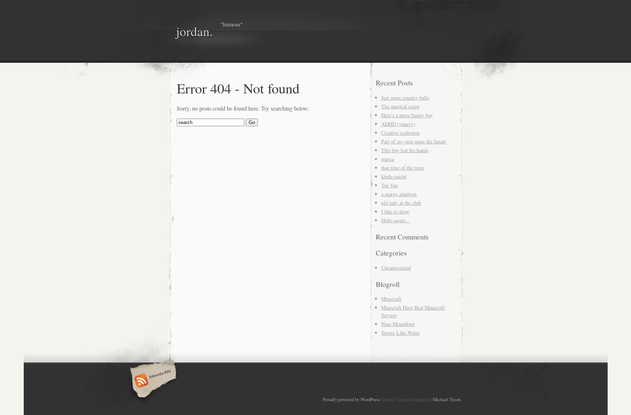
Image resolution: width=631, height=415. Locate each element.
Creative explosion (400, 132)
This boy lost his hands (404, 150)
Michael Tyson (446, 399)
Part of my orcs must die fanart (413, 141)
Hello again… (395, 220)
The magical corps (400, 106)
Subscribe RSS (152, 381)
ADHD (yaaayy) (398, 123)
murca (387, 158)
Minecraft (391, 298)
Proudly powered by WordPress (351, 399)
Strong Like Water (400, 332)
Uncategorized (396, 267)
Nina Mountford (397, 323)
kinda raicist (393, 176)
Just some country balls (405, 97)
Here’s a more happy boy (407, 115)
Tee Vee (389, 185)
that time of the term (402, 167)
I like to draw (395, 211)
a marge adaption (399, 194)
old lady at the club (401, 202)
